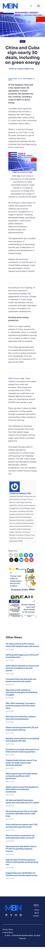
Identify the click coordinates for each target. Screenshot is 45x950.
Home (36, 910)
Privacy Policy (8, 929)
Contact (36, 916)
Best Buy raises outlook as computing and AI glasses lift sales (22, 739)
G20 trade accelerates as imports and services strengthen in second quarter (22, 668)
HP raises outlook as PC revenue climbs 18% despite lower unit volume (22, 645)
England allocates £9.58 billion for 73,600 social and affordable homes (21, 874)
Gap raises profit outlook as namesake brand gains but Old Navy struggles (21, 692)
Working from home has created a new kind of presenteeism (21, 717)
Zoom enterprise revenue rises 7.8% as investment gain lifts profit (21, 825)
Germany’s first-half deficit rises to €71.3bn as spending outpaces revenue (21, 848)
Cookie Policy (8, 932)
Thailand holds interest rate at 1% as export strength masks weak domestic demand (21, 762)
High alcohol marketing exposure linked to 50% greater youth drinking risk (22, 862)
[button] (31, 6)
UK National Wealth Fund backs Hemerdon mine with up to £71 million (22, 801)
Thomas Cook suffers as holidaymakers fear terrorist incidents (16, 581)
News (22, 41)
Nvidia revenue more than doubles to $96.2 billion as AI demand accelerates (22, 789)
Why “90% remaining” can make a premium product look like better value (20, 705)
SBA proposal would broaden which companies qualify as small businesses (21, 776)
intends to (12, 381)
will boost (24, 296)
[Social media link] (6, 915)
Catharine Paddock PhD (25, 69)
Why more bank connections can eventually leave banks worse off (20, 836)
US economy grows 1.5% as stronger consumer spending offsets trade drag (22, 813)
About (36, 913)
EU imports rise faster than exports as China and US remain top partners (22, 750)
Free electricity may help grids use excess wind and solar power (21, 680)
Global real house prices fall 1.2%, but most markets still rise (22, 728)
